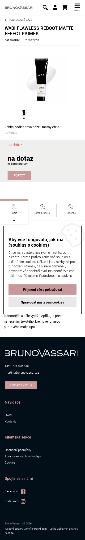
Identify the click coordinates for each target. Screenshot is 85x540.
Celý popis (11, 133)
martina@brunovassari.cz (22, 372)
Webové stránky (14, 528)
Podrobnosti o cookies (55, 275)
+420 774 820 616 (17, 366)
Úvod (8, 415)
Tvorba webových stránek (63, 528)
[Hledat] (45, 7)
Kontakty (10, 421)
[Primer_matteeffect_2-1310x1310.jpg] (42, 78)
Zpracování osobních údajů (23, 456)
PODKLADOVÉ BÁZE (20, 19)
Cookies (10, 462)
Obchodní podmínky (18, 450)
